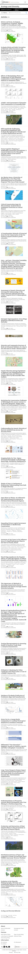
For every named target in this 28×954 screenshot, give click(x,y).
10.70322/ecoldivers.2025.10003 (9, 703)
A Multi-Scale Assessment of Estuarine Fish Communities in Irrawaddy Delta (13, 103)
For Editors (3, 943)
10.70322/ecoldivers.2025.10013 (9, 467)
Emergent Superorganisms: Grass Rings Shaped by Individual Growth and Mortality (14, 320)
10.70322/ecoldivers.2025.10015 (9, 412)
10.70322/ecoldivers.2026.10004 (9, 244)
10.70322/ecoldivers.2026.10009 (9, 112)
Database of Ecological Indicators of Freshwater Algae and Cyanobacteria (13, 696)
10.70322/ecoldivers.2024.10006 (9, 784)
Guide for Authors (6, 9)
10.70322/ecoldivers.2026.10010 (9, 86)
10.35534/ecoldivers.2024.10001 (9, 917)
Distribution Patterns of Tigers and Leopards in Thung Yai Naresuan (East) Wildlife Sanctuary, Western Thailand (14, 856)
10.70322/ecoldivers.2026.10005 (9, 217)
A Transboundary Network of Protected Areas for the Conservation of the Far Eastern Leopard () (14, 236)
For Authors (4, 942)
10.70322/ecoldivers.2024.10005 (9, 810)
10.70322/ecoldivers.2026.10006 (9, 188)
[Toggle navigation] (25, 2)
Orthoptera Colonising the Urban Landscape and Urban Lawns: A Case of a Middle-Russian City (13, 671)
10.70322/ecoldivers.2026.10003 (9, 274)
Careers (3, 930)
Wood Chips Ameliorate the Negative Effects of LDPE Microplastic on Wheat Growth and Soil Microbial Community (13, 558)
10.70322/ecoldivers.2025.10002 (9, 728)
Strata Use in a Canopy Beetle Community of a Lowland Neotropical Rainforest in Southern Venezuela (13, 721)
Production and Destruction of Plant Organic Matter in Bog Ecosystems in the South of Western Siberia (13, 827)
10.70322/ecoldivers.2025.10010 (9, 534)
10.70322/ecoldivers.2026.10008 (9, 144)
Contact (16, 930)
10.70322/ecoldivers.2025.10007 (9, 594)
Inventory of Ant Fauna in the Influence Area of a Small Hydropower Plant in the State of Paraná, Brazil (14, 541)
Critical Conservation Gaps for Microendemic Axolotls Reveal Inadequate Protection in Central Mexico (11, 207)
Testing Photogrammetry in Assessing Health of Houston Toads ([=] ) (13, 645)
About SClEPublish (5, 928)
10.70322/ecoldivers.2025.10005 (9, 654)
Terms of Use (17, 952)
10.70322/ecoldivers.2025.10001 (9, 754)
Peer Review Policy (5, 934)
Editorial (10, 911)
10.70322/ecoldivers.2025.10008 (9, 567)
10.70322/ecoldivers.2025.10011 (9, 507)
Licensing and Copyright (7, 936)
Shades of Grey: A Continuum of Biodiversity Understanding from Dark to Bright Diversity (13, 485)
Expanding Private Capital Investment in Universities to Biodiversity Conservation (13, 524)
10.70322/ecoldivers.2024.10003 (9, 865)
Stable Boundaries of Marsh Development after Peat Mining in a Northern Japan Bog (13, 802)
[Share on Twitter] (2, 947)
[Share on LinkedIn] (4, 947)
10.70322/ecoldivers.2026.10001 (9, 329)
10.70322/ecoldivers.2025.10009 (9, 552)
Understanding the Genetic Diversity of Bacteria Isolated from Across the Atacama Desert (13, 430)
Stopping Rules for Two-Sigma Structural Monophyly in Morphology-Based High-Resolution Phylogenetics (13, 459)
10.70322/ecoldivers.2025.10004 (9, 679)
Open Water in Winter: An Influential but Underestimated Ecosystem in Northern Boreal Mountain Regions (13, 499)
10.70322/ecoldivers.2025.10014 (9, 442)
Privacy (11, 952)
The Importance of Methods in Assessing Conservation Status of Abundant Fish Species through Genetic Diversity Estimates (14, 586)
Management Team (19, 928)
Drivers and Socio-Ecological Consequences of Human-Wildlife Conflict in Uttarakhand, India (12, 23)
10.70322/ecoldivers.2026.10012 (9, 31)
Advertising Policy (5, 937)
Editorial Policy (17, 936)
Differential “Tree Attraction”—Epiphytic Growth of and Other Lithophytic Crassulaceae (13, 746)
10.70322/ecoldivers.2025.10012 (9, 493)
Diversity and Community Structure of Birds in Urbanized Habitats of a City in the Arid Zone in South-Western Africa (14, 347)
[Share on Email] (9, 947)
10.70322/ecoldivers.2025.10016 (9, 384)
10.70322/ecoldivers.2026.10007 (9, 161)
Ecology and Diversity (10, 6)
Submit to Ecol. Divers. (19, 9)
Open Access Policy (19, 934)
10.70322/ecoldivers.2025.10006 (9, 627)
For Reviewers (17, 942)
